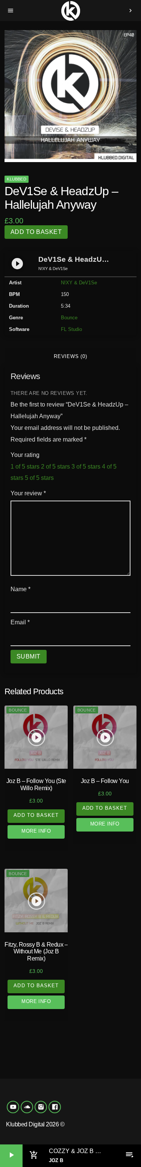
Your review (28, 493)
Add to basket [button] (36, 815)
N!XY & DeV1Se (79, 282)
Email (20, 622)
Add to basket (36, 232)
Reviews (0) (70, 356)
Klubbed (16, 179)
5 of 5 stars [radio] (39, 478)
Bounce (69, 317)
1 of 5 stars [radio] (25, 466)
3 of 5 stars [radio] (85, 466)
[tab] (70, 357)
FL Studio (71, 329)
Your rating (25, 455)
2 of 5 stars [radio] (55, 466)
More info (36, 831)
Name (20, 589)
